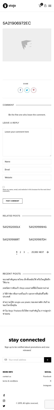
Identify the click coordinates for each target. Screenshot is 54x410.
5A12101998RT (11, 239)
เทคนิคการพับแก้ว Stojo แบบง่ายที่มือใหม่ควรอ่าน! (26, 288)
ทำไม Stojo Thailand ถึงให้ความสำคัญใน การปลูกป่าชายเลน (27, 312)
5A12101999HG (38, 227)
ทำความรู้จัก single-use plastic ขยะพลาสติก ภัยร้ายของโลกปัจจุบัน (26, 303)
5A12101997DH (37, 239)
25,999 (34, 252)
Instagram (47, 385)
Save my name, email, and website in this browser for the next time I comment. (27, 190)
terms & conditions (10, 381)
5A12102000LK (11, 227)
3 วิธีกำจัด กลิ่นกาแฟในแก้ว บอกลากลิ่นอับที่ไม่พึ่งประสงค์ (25, 295)
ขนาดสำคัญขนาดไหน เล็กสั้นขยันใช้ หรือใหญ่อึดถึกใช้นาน (26, 281)
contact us (7, 376)
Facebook (47, 376)
